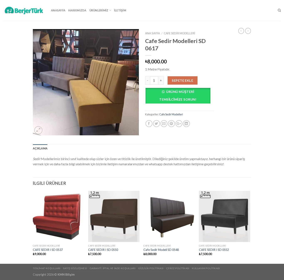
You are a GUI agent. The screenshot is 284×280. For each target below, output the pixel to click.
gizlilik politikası (151, 268)
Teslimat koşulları (47, 268)
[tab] (40, 148)
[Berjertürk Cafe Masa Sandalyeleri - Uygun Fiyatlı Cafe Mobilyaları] (24, 10)
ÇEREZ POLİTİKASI (177, 268)
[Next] (250, 226)
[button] (179, 97)
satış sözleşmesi (75, 268)
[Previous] (33, 226)
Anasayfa (58, 10)
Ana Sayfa (152, 33)
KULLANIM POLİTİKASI (206, 268)
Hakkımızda (77, 10)
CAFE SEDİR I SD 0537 (48, 250)
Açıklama (40, 148)
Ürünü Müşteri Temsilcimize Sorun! (178, 95)
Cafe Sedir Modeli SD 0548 (161, 250)
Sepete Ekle (182, 80)
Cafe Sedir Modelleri (179, 33)
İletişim (120, 10)
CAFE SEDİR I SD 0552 (214, 250)
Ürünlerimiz (99, 10)
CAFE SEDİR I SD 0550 (103, 250)
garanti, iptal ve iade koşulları (113, 268)
